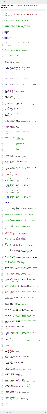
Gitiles (7, 412)
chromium (3, 5)
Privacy (10, 412)
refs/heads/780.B (34, 5)
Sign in (44, 1)
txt (42, 412)
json (45, 412)
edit (28, 9)
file (25, 9)
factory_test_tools (24, 5)
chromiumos (10, 5)
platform (16, 5)
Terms (13, 412)
